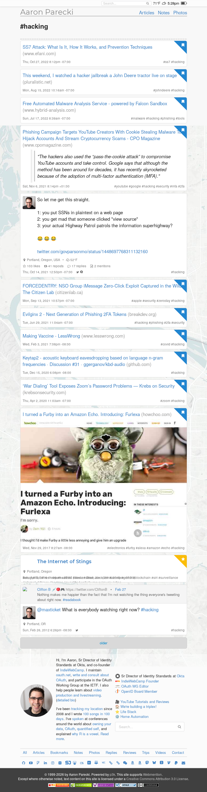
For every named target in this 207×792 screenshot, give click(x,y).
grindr (127, 577)
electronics (117, 548)
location (103, 577)
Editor (144, 686)
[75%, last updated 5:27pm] (184, 3)
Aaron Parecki (47, 11)
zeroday (164, 300)
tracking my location (87, 708)
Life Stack (128, 711)
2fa (182, 186)
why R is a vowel (85, 733)
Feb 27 (120, 589)
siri (155, 577)
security (163, 186)
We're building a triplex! (138, 706)
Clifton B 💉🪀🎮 (51, 589)
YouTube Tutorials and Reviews (144, 701)
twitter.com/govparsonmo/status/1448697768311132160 (92, 251)
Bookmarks (59, 752)
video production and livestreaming (79, 692)
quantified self (88, 728)
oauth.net (63, 674)
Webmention (152, 774)
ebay (28, 577)
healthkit (66, 577)
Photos (180, 12)
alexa (142, 548)
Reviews (129, 752)
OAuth (70, 728)
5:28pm (173, 3)
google (136, 186)
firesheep (50, 577)
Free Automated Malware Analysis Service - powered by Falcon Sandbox (95, 103)
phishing (168, 118)
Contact (178, 752)
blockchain (143, 577)
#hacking (149, 609)
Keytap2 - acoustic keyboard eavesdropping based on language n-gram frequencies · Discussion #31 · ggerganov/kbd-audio (93, 360)
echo (166, 548)
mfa (174, 186)
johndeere (162, 90)
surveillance (169, 577)
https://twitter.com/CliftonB (86, 589)
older (103, 642)
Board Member (145, 691)
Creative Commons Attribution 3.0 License (157, 778)
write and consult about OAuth (82, 677)
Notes (164, 12)
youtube (122, 186)
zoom (166, 400)
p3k (112, 774)
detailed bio (66, 699)
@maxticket (49, 609)
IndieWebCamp (72, 669)
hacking (179, 62)
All (25, 752)
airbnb (116, 577)
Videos (160, 752)
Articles (146, 12)
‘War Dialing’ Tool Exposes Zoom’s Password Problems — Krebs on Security (99, 385)
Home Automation (134, 716)
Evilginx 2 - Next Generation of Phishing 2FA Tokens (74, 314)
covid (166, 344)
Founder (152, 681)
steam (89, 577)
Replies (111, 752)
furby (131, 548)
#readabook (72, 599)
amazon (154, 548)
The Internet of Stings (64, 561)
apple (137, 300)
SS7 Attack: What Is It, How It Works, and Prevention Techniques (87, 47)
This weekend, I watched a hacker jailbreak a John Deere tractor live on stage (100, 75)
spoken (78, 718)
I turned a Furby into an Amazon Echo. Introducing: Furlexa (81, 414)
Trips (146, 752)
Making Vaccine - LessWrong (51, 335)
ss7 (167, 62)
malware (139, 118)
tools (181, 118)
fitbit (37, 577)
